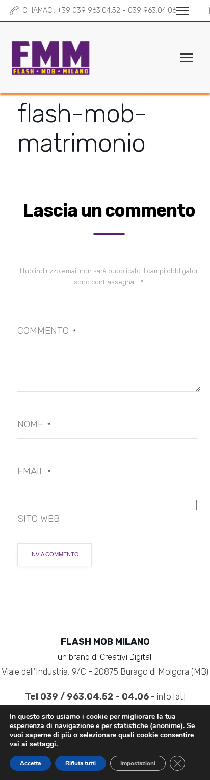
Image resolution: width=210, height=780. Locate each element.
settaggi (43, 744)
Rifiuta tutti (80, 763)
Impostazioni (137, 763)
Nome (33, 424)
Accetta (30, 763)
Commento (46, 330)
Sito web (38, 518)
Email (34, 471)
